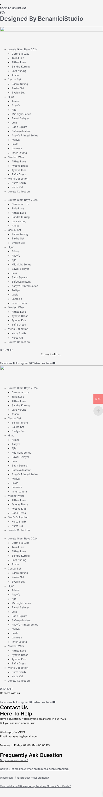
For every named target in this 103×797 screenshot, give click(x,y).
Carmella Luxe (20, 53)
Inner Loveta (19, 153)
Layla (15, 144)
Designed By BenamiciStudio (41, 18)
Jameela (17, 148)
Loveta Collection (19, 191)
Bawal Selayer (20, 118)
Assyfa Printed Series (25, 135)
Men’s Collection (18, 178)
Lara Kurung (19, 70)
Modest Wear (16, 157)
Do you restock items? (14, 760)
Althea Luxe (19, 62)
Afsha (15, 75)
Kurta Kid (17, 187)
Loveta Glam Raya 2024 (23, 49)
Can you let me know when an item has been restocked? (34, 769)
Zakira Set (18, 88)
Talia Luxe (18, 58)
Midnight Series (21, 114)
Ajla (14, 109)
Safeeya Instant (21, 131)
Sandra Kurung (21, 66)
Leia (14, 122)
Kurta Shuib (19, 183)
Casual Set (14, 79)
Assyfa (16, 105)
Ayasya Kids (19, 170)
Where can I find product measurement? (24, 777)
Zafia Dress (19, 174)
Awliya (16, 139)
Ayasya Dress (20, 165)
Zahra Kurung (20, 84)
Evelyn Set (18, 92)
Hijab (11, 96)
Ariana (15, 101)
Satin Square (19, 127)
